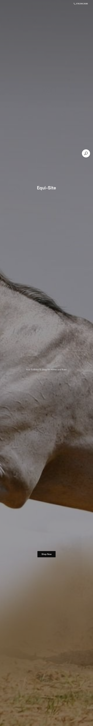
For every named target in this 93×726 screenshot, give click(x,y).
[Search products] (86, 153)
